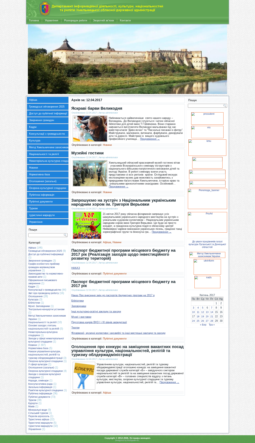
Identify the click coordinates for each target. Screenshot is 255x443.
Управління (51, 20)
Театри (75, 327)
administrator (111, 112)
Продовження (150, 138)
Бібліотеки (34, 302)
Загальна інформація (40, 387)
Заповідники (78, 306)
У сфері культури (37, 364)
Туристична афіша (38, 419)
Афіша (33, 99)
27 (207, 321)
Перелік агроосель (38, 416)
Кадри (32, 126)
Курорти (33, 403)
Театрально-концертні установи (46, 309)
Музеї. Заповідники (39, 306)
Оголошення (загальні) (42, 181)
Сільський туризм (38, 413)
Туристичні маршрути (40, 422)
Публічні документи (41, 201)
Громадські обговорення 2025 (47, 106)
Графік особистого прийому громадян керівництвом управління (44, 267)
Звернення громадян (41, 120)
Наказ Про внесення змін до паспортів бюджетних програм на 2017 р (113, 295)
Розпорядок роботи (75, 20)
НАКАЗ (75, 267)
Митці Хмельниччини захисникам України (49, 147)
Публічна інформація (41, 194)
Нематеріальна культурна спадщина (49, 160)
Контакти (125, 20)
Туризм (33, 208)
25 (198, 321)
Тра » (212, 324)
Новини (33, 167)
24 (193, 321)
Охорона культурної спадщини (47, 187)
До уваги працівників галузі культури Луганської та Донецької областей (207, 244)
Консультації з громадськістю (47, 133)
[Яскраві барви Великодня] (90, 140)
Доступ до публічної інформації (48, 113)
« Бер (203, 324)
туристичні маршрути (42, 215)
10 (193, 312)
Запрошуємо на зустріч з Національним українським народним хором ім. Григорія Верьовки (123, 202)
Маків (31, 406)
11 (198, 312)
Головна (34, 20)
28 (211, 321)
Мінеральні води (37, 409)
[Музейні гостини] (90, 185)
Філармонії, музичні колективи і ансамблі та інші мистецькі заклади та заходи (118, 333)
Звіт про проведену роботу (43, 293)
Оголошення (35, 296)
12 (202, 312)
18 (198, 316)
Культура (34, 140)
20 (207, 316)
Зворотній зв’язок (103, 20)
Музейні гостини (87, 153)
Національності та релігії (44, 154)
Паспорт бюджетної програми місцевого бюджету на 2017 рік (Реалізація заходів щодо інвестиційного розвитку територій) (123, 254)
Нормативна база (39, 174)
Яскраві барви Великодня (96, 108)
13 (207, 312)
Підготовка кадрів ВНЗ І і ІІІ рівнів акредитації (99, 322)
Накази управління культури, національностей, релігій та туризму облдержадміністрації (45, 354)
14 (211, 312)
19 (202, 316)
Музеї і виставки (81, 316)
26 (202, 321)
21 (211, 316)
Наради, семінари (38, 380)
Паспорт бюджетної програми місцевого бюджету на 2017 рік (123, 283)
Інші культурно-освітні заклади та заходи (96, 311)
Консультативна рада (40, 384)
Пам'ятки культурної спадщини (45, 390)
